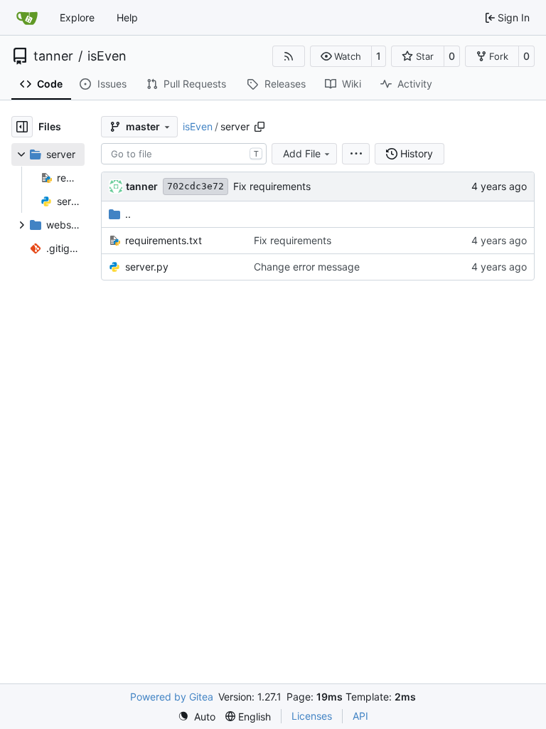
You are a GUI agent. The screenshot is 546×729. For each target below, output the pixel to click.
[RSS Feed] (288, 56)
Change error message (307, 267)
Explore (77, 17)
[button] (341, 56)
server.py (146, 267)
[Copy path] (259, 127)
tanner (53, 56)
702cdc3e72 (195, 186)
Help (127, 17)
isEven (107, 56)
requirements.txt (163, 240)
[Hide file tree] (22, 126)
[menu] (356, 153)
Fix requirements (272, 186)
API (360, 716)
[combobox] (184, 153)
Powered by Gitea (171, 697)
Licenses (311, 716)
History (416, 153)
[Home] (27, 18)
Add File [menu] (302, 153)
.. (128, 214)
